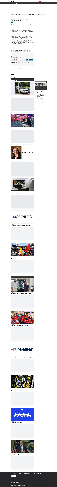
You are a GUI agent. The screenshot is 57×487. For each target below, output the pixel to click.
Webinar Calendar (31, 14)
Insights (16, 3)
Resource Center (28, 3)
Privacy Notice (13, 62)
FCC (26, 14)
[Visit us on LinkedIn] (39, 1)
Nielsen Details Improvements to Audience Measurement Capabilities (41, 95)
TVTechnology (13, 77)
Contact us (29, 480)
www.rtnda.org (21, 68)
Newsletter (32, 24)
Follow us (28, 24)
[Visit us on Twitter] (38, 1)
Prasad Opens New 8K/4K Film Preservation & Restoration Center (41, 88)
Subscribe (33, 3)
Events (24, 3)
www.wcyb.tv (26, 68)
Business (12, 74)
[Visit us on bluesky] (41, 1)
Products (20, 3)
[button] (45, 1)
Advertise (38, 480)
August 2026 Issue (18, 14)
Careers (21, 480)
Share (12, 24)
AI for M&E (37, 14)
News (13, 3)
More (37, 3)
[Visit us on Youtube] (40, 1)
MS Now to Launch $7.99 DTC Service (41, 102)
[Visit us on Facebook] (36, 1)
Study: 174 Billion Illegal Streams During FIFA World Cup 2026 (41, 92)
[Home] (11, 3)
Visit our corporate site (38, 473)
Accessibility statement (14, 480)
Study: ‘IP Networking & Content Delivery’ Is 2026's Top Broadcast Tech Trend (41, 99)
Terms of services (21, 61)
